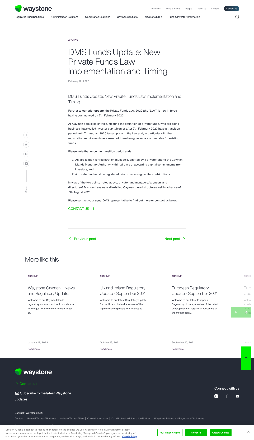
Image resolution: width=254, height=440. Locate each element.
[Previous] (236, 312)
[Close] (248, 432)
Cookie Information (97, 418)
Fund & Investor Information (184, 17)
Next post (172, 238)
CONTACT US (78, 208)
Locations (156, 9)
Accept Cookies (220, 432)
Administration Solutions (64, 17)
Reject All (196, 432)
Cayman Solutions (127, 17)
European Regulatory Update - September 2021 (194, 290)
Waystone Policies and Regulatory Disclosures (179, 418)
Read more (34, 349)
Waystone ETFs (153, 17)
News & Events (173, 9)
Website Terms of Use (72, 418)
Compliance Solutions (97, 17)
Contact (19, 418)
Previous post (84, 238)
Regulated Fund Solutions (29, 17)
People (188, 9)
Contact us (231, 8)
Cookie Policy (129, 436)
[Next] (246, 312)
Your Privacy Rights (169, 432)
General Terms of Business (41, 418)
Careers (215, 9)
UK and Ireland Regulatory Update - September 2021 (122, 290)
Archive (73, 40)
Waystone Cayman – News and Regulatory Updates (51, 290)
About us (201, 9)
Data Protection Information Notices (130, 418)
